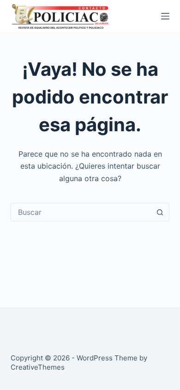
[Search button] (160, 212)
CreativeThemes (38, 367)
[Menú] (165, 16)
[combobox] (81, 212)
